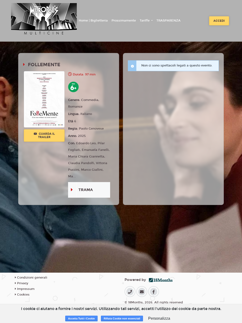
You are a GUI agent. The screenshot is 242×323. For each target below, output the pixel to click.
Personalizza (159, 318)
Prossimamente (124, 20)
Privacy (22, 283)
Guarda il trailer (46, 135)
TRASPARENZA (168, 20)
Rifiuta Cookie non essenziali (122, 318)
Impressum (25, 289)
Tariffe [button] (145, 20)
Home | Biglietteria (93, 20)
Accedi (219, 20)
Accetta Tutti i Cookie (81, 318)
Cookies (23, 295)
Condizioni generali (31, 277)
